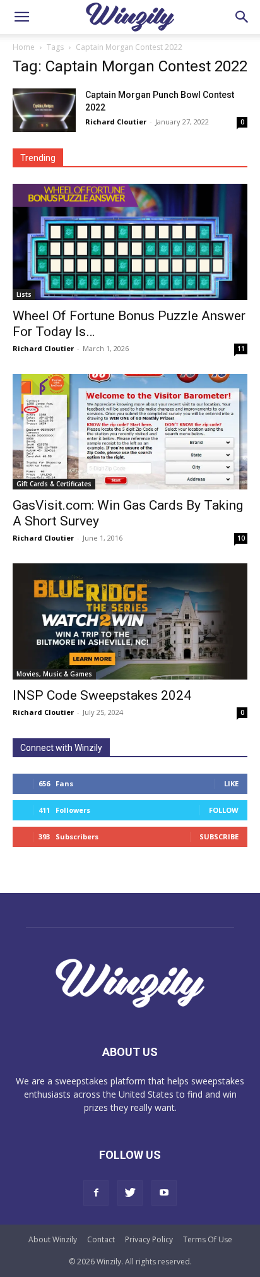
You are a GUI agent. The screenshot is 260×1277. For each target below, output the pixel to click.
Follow (224, 810)
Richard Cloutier (115, 121)
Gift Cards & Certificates (54, 483)
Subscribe (219, 836)
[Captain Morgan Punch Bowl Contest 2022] (44, 110)
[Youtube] (164, 1193)
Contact (101, 1239)
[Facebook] (96, 1193)
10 (241, 538)
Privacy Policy (149, 1239)
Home (24, 47)
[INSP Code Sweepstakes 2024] (130, 621)
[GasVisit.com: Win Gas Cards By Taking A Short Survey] (130, 432)
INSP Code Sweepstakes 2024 (102, 695)
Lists (24, 294)
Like (231, 783)
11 (241, 348)
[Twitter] (130, 1193)
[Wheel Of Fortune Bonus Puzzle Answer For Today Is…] (130, 242)
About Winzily (52, 1239)
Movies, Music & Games (54, 673)
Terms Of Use (207, 1239)
